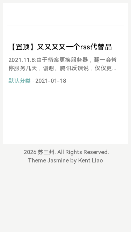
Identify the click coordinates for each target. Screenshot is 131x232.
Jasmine (58, 160)
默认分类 (19, 81)
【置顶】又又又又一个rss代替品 (60, 47)
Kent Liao (90, 160)
